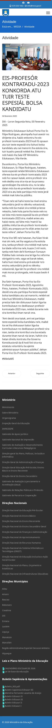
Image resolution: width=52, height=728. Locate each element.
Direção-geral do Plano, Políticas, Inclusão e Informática (23, 455)
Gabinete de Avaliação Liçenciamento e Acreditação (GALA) (21, 483)
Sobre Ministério (10, 412)
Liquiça (5, 631)
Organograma (9, 418)
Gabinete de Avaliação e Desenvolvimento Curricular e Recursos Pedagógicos (22, 446)
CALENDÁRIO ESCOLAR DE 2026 (20, 668)
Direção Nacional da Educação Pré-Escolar (22, 510)
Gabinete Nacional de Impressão (18, 439)
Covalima (6, 610)
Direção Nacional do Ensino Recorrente (21, 521)
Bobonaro (7, 605)
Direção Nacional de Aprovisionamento (21, 537)
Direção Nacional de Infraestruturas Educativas (25, 573)
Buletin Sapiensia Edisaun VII (19, 689)
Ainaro (5, 594)
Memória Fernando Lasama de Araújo (23, 693)
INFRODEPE (7, 428)
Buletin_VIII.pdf (12, 686)
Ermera (5, 621)
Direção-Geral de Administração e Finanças (23, 462)
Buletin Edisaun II (13, 702)
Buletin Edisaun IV (14, 696)
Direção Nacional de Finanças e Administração (24, 532)
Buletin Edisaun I (13, 706)
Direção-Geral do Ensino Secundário (19, 476)
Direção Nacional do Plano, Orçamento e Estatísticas (21, 567)
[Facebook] (23, 2)
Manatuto (7, 637)
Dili (3, 615)
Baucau (5, 599)
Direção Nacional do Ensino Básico (19, 515)
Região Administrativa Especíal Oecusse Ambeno (26, 648)
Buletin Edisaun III (14, 699)
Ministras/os (8, 407)
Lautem (5, 626)
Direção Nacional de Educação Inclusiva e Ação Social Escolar (25, 558)
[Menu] (48, 12)
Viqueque (6, 653)
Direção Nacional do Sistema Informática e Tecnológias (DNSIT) (22, 550)
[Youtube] (28, 2)
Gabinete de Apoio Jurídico (15, 434)
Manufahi (7, 642)
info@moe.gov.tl (34, 6)
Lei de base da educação (17, 671)
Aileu (4, 588)
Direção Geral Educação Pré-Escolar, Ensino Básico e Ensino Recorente (23, 469)
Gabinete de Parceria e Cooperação (19, 495)
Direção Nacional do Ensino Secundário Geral (24, 526)
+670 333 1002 (17, 6)
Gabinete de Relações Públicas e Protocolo (22, 490)
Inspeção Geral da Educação (16, 423)
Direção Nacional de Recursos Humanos (21, 542)
